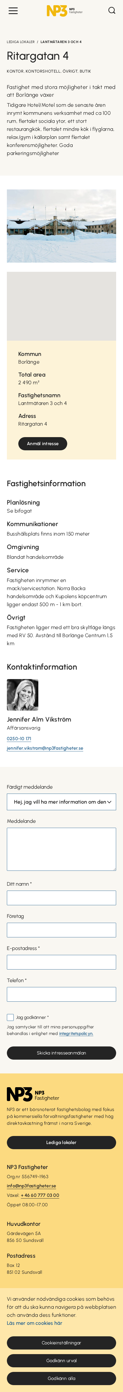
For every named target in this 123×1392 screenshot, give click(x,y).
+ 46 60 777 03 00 (40, 1195)
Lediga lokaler (21, 42)
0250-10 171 (19, 738)
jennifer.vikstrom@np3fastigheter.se (45, 748)
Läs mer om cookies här (34, 1323)
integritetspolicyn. (76, 1033)
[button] (13, 11)
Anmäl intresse (43, 443)
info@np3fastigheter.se (31, 1186)
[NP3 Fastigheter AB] (64, 11)
